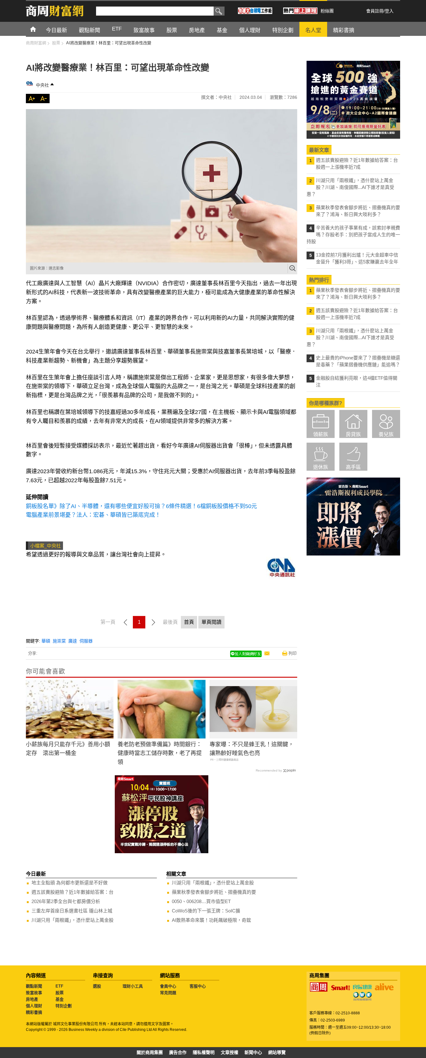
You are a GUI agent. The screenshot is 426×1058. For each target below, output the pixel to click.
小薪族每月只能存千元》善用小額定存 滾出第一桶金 (68, 749)
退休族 (320, 467)
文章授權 (229, 1052)
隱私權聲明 (204, 1052)
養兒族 (386, 434)
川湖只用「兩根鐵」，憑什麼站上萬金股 (72, 920)
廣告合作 (177, 1052)
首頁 (39, 29)
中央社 (42, 85)
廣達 (72, 640)
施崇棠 (59, 640)
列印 (292, 653)
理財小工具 (133, 986)
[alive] (384, 987)
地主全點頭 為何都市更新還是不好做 (69, 882)
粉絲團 (327, 10)
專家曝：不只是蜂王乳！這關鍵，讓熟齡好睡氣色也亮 (252, 749)
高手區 (353, 467)
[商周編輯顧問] (362, 996)
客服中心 (198, 986)
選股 (97, 986)
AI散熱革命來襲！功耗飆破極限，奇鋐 (211, 920)
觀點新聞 (34, 986)
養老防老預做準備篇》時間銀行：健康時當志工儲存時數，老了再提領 (160, 753)
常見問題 (168, 992)
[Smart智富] (340, 988)
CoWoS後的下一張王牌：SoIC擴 (206, 910)
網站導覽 (277, 1052)
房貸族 (353, 434)
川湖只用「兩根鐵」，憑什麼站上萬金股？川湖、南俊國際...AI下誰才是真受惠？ (350, 187)
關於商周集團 (150, 1052)
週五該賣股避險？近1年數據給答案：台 (72, 892)
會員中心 (168, 986)
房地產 (32, 999)
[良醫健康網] (362, 987)
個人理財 (34, 1005)
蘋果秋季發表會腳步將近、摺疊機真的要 (214, 892)
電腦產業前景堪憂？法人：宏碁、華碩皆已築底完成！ (93, 515)
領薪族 (320, 434)
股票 (60, 992)
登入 (389, 10)
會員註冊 (375, 10)
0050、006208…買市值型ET (201, 901)
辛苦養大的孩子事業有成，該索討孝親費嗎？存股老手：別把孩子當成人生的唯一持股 (353, 234)
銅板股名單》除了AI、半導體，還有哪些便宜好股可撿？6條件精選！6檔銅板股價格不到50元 (141, 506)
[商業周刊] (318, 987)
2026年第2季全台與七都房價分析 (65, 901)
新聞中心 (253, 1052)
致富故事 (34, 992)
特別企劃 (64, 1005)
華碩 (45, 640)
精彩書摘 (34, 1012)
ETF (59, 986)
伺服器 (86, 640)
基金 (60, 999)
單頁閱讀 (211, 622)
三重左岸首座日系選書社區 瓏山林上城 (71, 910)
